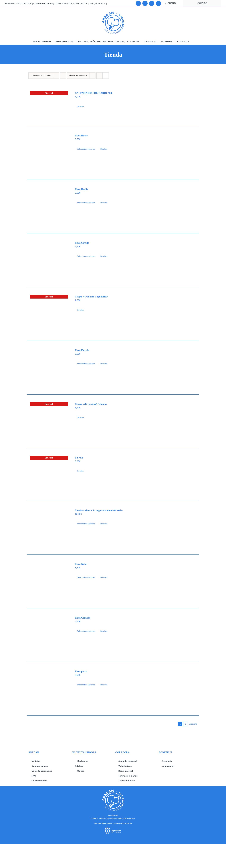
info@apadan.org (98, 3)
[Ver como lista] (106, 76)
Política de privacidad (126, 818)
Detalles (80, 106)
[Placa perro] (49, 689)
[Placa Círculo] (49, 260)
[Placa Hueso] (49, 153)
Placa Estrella (82, 350)
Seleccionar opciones (86, 149)
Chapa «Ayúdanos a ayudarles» (91, 296)
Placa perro (81, 671)
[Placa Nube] (49, 581)
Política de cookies (108, 818)
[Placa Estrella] (49, 367)
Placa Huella (81, 189)
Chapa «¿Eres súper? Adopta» (91, 404)
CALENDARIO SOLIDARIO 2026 (93, 93)
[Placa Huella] (49, 206)
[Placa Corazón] (49, 635)
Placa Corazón (82, 617)
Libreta (79, 457)
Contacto (94, 818)
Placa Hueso (81, 135)
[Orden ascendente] (63, 75)
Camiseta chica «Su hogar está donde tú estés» (99, 510)
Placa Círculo (82, 243)
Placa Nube (81, 564)
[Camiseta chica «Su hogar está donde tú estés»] (49, 528)
